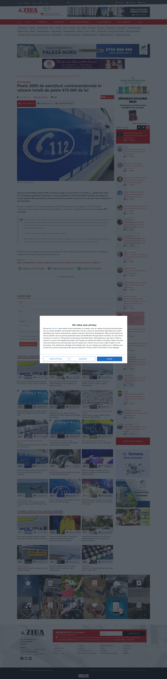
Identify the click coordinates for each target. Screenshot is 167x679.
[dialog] (83, 339)
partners (55, 328)
